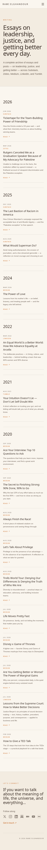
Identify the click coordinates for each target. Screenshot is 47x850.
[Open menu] (42, 4)
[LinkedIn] (16, 816)
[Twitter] (4, 816)
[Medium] (27, 816)
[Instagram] (10, 816)
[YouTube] (33, 816)
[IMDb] (39, 816)
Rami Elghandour (15, 4)
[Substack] (22, 816)
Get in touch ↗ (9, 823)
